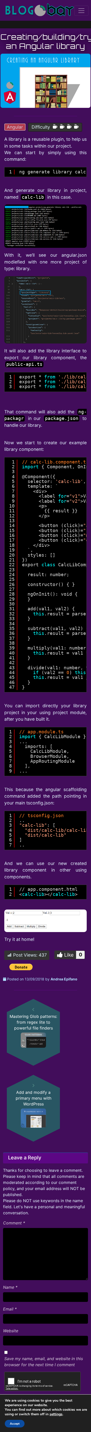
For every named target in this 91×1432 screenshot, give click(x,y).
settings (56, 1414)
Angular (15, 127)
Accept (14, 1424)
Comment (14, 1222)
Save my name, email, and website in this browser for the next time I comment (43, 1361)
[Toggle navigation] (81, 11)
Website (10, 1330)
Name (10, 1287)
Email (10, 1309)
